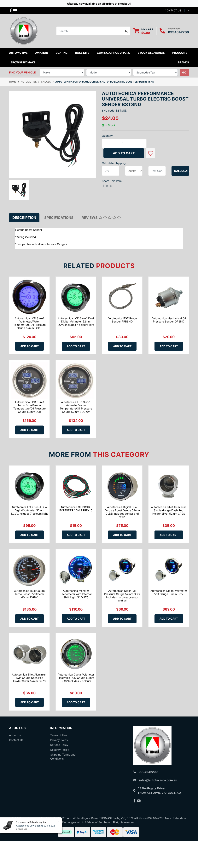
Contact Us (16, 740)
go (184, 72)
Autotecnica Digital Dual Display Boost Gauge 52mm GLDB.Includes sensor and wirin (122, 511)
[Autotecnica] (23, 30)
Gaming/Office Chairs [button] (113, 52)
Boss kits (82, 52)
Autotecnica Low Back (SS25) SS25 (35, 825)
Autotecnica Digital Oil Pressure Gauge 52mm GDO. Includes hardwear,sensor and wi (122, 595)
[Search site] (126, 30)
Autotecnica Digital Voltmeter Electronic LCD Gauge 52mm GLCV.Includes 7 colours (76, 678)
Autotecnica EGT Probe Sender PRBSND (122, 320)
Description (24, 218)
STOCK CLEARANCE (151, 52)
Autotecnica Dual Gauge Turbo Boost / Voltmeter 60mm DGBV (29, 594)
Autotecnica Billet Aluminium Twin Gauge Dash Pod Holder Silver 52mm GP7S (29, 678)
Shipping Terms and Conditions (63, 756)
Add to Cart (124, 153)
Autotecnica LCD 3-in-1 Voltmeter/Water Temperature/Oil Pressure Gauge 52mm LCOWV (76, 406)
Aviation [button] (41, 52)
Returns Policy (59, 744)
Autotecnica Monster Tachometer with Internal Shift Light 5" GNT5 (75, 594)
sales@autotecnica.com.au (158, 780)
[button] (150, 153)
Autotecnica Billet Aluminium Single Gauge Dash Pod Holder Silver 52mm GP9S (168, 510)
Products (179, 52)
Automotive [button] (18, 52)
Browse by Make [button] (23, 62)
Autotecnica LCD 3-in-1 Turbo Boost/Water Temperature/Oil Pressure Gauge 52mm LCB (29, 406)
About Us (15, 735)
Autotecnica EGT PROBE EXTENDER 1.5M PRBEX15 (75, 508)
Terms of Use (58, 735)
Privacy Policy (59, 740)
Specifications (58, 218)
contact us (173, 10)
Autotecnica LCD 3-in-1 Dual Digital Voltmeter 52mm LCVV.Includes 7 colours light (76, 322)
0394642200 (178, 32)
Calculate (181, 170)
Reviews (90, 218)
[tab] (24, 217)
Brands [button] (183, 62)
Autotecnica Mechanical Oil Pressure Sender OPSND (169, 320)
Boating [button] (62, 52)
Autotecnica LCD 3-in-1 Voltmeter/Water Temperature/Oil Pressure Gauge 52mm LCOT (29, 323)
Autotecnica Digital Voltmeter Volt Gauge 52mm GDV (168, 592)
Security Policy (59, 749)
